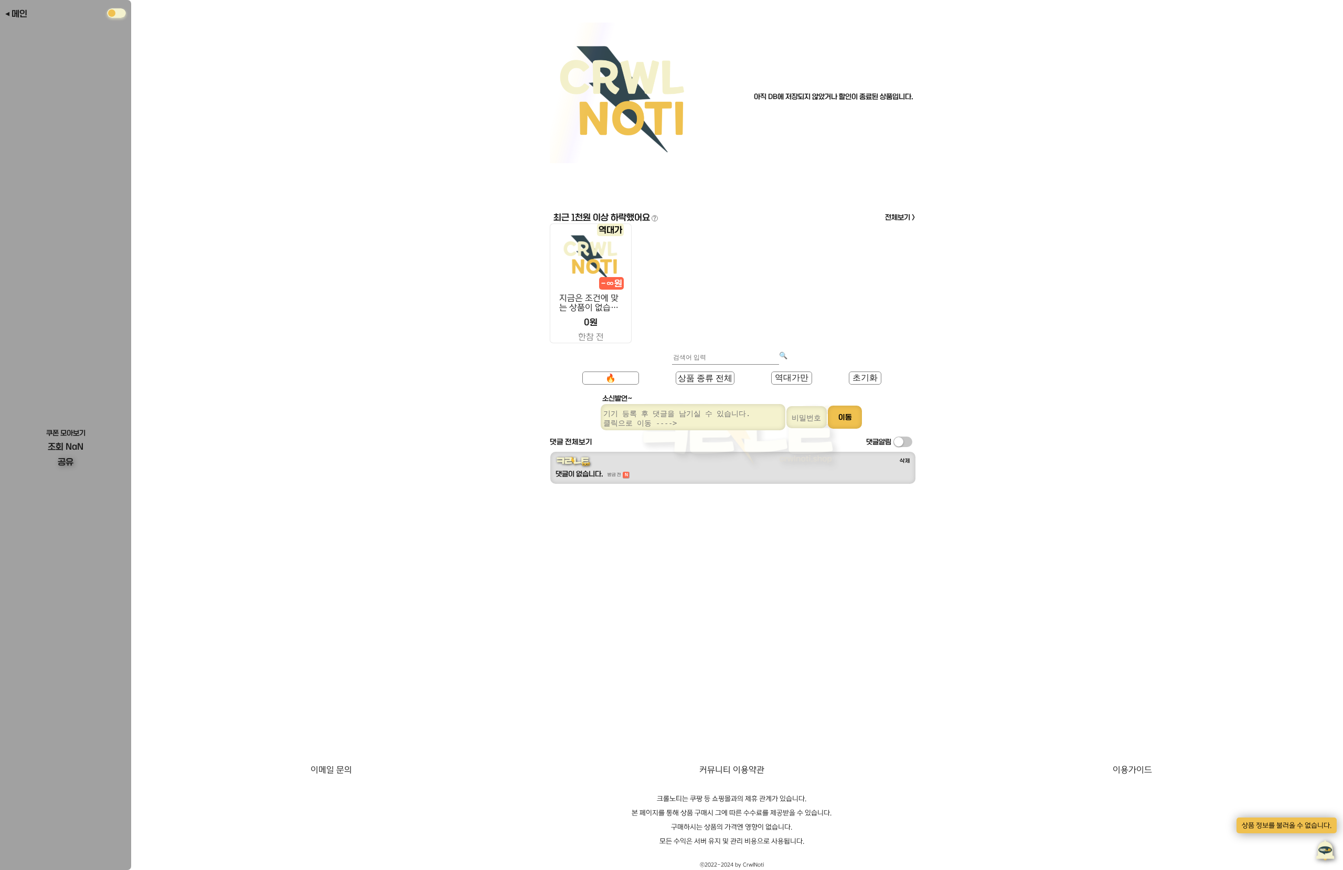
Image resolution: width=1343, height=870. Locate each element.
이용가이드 (1132, 769)
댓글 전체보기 (571, 441)
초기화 (865, 377)
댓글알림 (878, 441)
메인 (19, 13)
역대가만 (791, 377)
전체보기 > (900, 217)
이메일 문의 (331, 769)
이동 (845, 417)
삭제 (905, 461)
